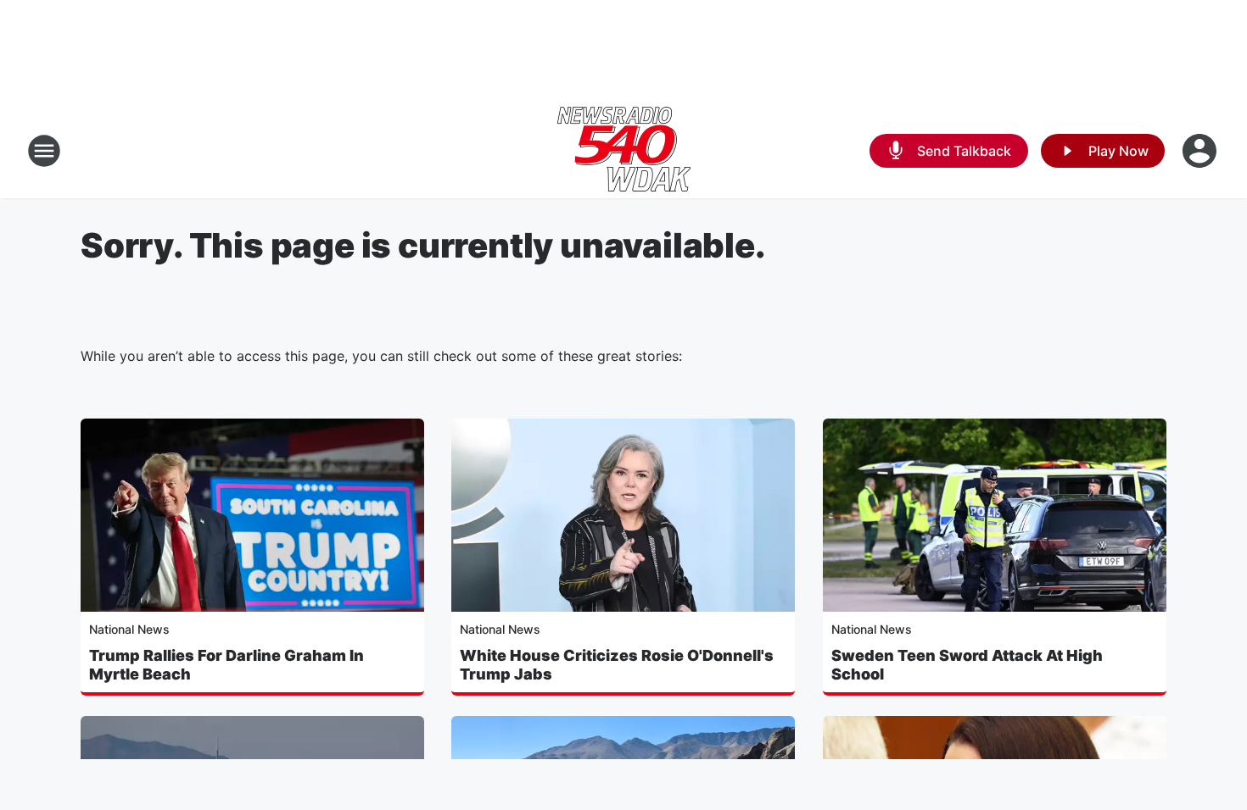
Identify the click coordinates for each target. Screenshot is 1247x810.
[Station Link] (624, 151)
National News (129, 629)
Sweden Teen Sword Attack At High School (967, 664)
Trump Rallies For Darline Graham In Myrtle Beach (226, 664)
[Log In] (1201, 151)
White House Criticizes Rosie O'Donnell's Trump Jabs (617, 664)
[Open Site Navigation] (44, 151)
